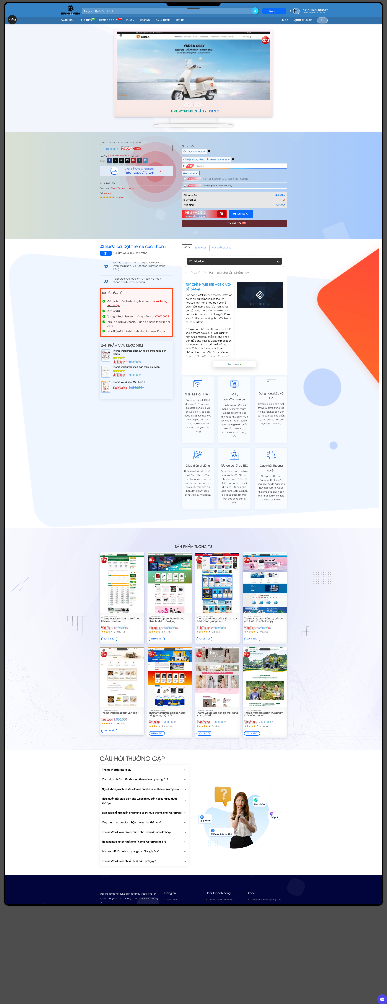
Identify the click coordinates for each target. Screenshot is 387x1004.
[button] (274, 11)
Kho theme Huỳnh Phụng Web (266, 900)
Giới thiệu (172, 900)
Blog (285, 20)
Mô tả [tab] (187, 247)
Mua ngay (242, 214)
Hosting (145, 20)
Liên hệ (180, 20)
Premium (108, 193)
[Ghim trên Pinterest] (133, 160)
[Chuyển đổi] (185, 770)
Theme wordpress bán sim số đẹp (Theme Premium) (120, 620)
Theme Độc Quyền (110, 19)
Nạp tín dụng (304, 20)
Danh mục (67, 20)
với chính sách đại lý (120, 156)
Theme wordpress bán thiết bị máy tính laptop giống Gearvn (217, 620)
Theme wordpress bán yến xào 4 (120, 713)
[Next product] (188, 104)
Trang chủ (105, 143)
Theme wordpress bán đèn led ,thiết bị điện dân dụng (166, 620)
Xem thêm (233, 364)
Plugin (130, 20)
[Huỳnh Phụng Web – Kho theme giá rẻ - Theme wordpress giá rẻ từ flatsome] (70, 10)
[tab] (201, 248)
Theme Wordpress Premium (127, 143)
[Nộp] (255, 10)
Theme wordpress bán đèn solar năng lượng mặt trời (167, 714)
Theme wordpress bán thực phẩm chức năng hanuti (263, 714)
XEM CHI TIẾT (109, 639)
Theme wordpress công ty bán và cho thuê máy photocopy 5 (263, 620)
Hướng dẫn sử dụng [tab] (221, 248)
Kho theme (87, 19)
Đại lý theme (163, 20)
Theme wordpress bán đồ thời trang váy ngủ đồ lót (217, 714)
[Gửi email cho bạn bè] (127, 160)
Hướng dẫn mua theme (221, 900)
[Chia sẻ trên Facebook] (109, 160)
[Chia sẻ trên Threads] (121, 160)
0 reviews (120, 197)
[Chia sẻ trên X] (115, 160)
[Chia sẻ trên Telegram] (145, 160)
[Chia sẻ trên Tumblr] (139, 160)
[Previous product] (198, 104)
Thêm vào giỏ (195, 212)
